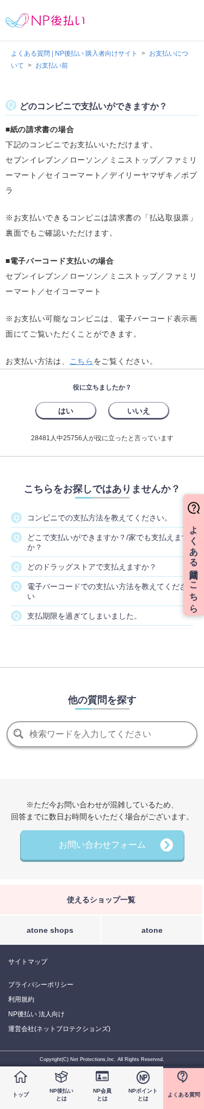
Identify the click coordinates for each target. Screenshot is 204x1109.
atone (152, 930)
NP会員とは (102, 1094)
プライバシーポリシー (40, 984)
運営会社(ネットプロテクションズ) (59, 1029)
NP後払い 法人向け (36, 1014)
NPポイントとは (143, 1094)
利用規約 (21, 999)
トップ (21, 1095)
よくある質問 (184, 1095)
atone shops (50, 930)
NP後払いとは (61, 1094)
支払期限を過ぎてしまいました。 (84, 616)
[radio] (66, 410)
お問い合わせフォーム (102, 844)
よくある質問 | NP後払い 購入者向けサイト (74, 53)
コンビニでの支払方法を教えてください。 (99, 517)
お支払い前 (51, 65)
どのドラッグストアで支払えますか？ (92, 566)
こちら (82, 361)
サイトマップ (27, 962)
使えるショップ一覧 (101, 899)
